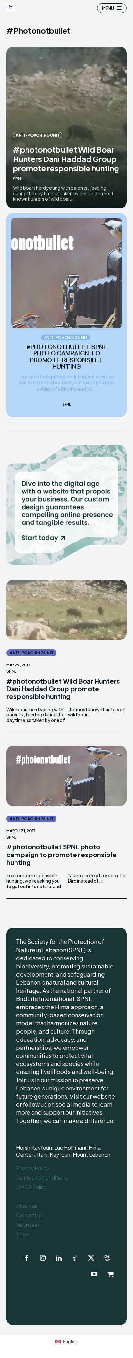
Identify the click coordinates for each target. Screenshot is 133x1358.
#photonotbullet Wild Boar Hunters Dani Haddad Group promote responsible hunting (66, 159)
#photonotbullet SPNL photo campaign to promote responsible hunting (66, 356)
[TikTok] (74, 1258)
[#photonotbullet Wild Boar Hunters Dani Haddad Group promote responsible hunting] (66, 610)
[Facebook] (26, 1258)
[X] (91, 1258)
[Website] (107, 1258)
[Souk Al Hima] (110, 1274)
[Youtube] (94, 1274)
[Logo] (11, 7)
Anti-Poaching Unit (37, 135)
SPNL (18, 179)
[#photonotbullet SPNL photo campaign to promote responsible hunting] (66, 273)
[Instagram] (42, 1258)
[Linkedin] (58, 1258)
